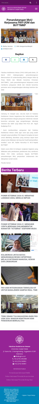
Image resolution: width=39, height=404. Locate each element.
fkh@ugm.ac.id (20, 356)
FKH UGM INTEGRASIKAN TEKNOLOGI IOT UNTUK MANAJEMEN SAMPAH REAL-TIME (19, 289)
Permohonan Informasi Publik (19, 373)
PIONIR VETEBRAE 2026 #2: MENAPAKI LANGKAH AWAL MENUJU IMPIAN (17, 197)
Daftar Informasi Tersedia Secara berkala (19, 376)
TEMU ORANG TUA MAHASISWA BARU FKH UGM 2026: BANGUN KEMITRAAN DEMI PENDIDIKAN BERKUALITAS (19, 318)
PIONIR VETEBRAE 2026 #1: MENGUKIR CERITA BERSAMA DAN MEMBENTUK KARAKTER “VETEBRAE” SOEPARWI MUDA (19, 226)
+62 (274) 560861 (20, 364)
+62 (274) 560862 (20, 361)
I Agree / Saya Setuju (28, 395)
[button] (6, 59)
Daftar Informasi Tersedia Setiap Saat (19, 380)
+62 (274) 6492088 (20, 359)
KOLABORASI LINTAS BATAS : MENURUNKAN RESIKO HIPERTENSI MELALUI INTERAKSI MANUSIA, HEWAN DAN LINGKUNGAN (18, 258)
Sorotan (10, 46)
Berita (5, 46)
